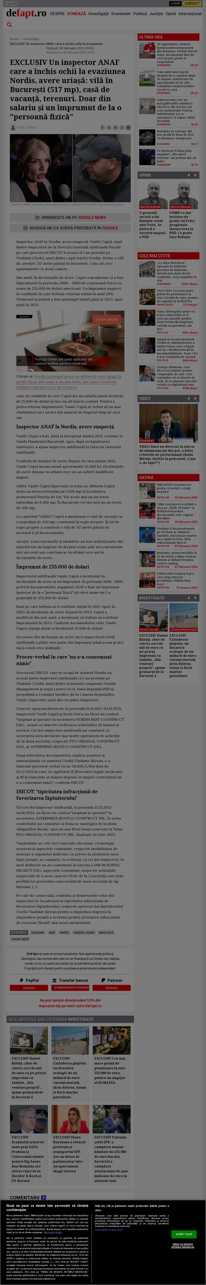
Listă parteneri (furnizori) (109, 1230)
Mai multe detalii (53, 1232)
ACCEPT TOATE (184, 1234)
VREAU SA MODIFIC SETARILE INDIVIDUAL (183, 1245)
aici (52, 1261)
